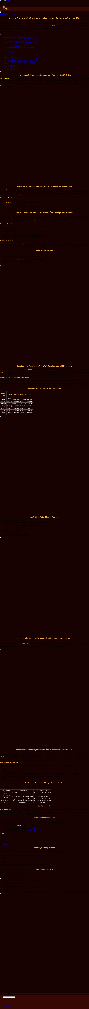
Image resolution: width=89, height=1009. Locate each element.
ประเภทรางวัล (12, 51)
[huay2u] (4, 0)
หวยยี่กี (11, 56)
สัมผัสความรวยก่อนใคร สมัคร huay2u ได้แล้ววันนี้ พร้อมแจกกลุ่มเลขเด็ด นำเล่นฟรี (22, 42)
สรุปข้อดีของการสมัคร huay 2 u (15, 46)
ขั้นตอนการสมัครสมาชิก (14, 43)
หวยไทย (11, 52)
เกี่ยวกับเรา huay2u (10, 63)
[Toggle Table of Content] (1, 34)
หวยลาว (11, 53)
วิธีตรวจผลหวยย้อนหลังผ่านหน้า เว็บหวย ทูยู (17, 41)
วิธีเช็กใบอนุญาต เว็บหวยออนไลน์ (15, 61)
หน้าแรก (5, 5)
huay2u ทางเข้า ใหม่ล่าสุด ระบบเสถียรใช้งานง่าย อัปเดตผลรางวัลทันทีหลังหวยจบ (21, 40)
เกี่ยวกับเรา (5, 1004)
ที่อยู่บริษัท (12, 66)
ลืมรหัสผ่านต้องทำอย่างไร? (14, 45)
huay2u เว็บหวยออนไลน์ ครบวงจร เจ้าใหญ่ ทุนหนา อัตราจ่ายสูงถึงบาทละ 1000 (20, 37)
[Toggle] (0, 878)
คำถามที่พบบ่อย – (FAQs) (12, 69)
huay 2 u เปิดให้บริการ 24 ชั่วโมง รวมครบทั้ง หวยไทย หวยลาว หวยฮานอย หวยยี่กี (22, 58)
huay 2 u (44, 754)
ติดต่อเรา (34, 828)
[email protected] (31, 830)
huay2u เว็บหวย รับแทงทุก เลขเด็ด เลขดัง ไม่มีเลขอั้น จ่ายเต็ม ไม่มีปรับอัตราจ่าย (21, 47)
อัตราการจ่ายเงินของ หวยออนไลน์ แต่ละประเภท (16, 50)
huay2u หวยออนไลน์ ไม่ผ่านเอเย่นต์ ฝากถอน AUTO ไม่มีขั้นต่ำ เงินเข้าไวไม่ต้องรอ (22, 38)
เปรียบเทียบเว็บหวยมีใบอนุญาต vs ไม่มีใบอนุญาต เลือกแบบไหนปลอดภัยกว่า (22, 62)
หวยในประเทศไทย (21, 259)
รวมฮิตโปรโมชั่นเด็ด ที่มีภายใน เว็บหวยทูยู (14, 57)
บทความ (5, 6)
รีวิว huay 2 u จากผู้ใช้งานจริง (12, 67)
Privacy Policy (6, 1006)
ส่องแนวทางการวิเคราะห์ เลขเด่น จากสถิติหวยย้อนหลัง (19, 48)
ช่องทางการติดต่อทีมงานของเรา (13, 65)
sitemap (4, 1007)
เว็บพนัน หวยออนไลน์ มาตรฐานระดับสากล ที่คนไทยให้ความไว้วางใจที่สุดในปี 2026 (22, 60)
